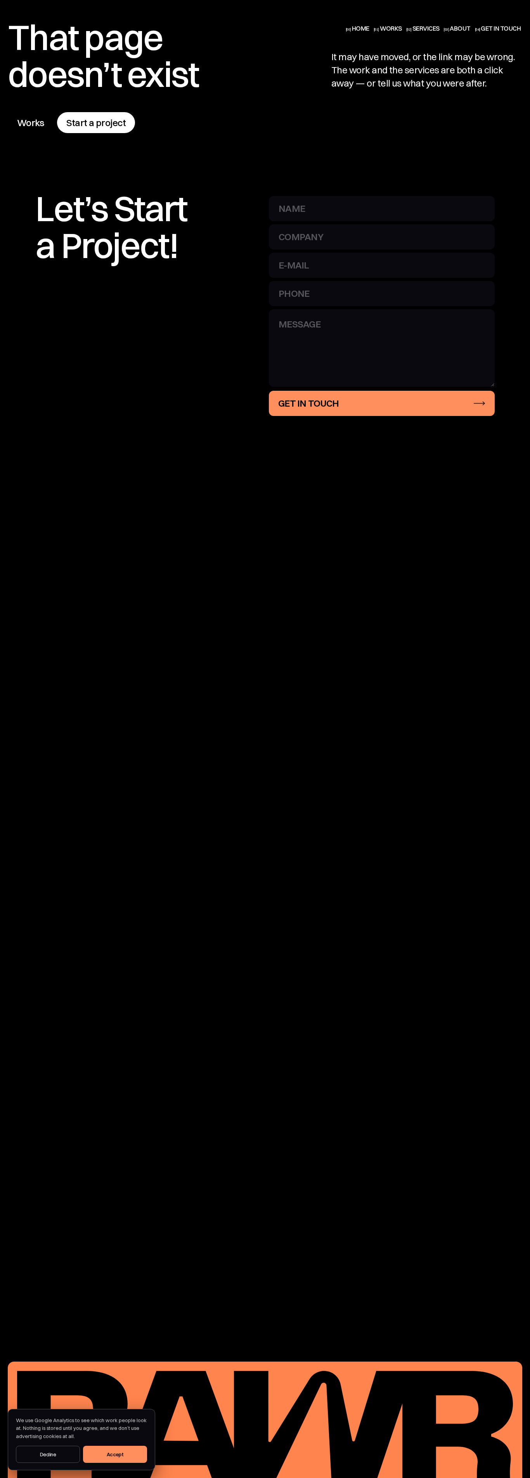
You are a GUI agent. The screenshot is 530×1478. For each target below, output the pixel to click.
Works (30, 122)
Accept (115, 1454)
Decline (48, 1454)
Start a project (96, 122)
